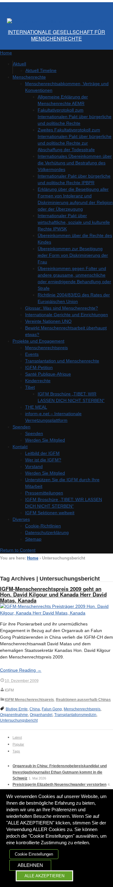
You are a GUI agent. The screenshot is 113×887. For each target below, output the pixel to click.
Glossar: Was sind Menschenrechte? (61, 308)
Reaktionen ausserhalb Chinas (83, 699)
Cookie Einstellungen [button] (34, 854)
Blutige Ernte (17, 709)
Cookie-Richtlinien (43, 525)
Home (32, 558)
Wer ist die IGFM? (43, 459)
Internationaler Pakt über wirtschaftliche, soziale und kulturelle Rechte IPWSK (74, 222)
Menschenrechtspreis (46, 347)
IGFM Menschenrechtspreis (29, 699)
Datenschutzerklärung (47, 532)
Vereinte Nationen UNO (48, 321)
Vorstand (34, 466)
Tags (16, 751)
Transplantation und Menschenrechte (62, 360)
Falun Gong (52, 709)
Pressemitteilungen (44, 492)
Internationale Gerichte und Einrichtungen (66, 314)
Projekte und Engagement (38, 341)
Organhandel (41, 715)
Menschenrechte (29, 77)
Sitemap (33, 539)
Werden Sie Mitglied (45, 440)
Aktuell (19, 63)
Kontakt (20, 446)
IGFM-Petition (39, 367)
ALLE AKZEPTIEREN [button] (44, 875)
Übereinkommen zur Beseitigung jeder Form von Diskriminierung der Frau (73, 255)
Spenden (21, 426)
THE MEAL (36, 407)
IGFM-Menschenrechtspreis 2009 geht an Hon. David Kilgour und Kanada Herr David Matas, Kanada (53, 594)
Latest (17, 737)
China (35, 709)
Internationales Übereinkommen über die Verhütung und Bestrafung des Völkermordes (75, 163)
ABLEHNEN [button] (30, 865)
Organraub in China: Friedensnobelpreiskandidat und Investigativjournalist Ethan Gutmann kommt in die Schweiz (60, 772)
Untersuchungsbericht (19, 720)
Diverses (21, 519)
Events (32, 354)
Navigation (16, 8)
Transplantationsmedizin (75, 715)
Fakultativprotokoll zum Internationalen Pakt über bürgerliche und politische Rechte (74, 116)
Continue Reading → (20, 670)
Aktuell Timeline (40, 70)
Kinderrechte (38, 380)
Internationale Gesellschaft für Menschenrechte (56, 35)
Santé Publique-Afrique (48, 374)
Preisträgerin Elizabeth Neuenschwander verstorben (59, 784)
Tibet (30, 387)
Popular (18, 744)
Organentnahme (14, 715)
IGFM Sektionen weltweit (49, 512)
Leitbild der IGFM (42, 453)
